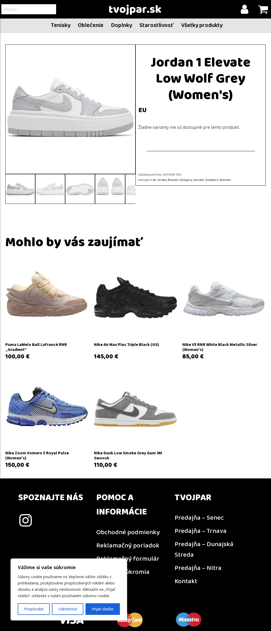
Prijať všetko (103, 608)
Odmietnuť (67, 608)
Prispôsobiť (33, 608)
